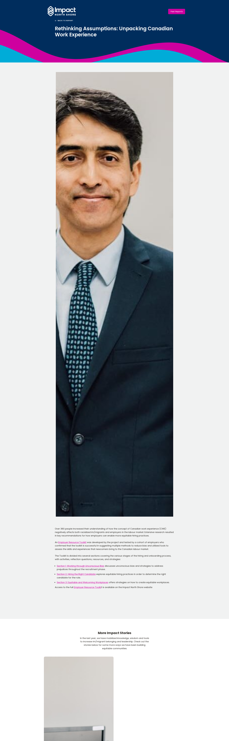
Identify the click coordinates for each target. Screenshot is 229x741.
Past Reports (177, 11)
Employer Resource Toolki (87, 587)
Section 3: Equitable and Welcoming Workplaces (82, 582)
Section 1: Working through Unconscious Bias (80, 565)
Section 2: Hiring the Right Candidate (76, 574)
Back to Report (65, 20)
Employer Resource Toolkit (72, 542)
